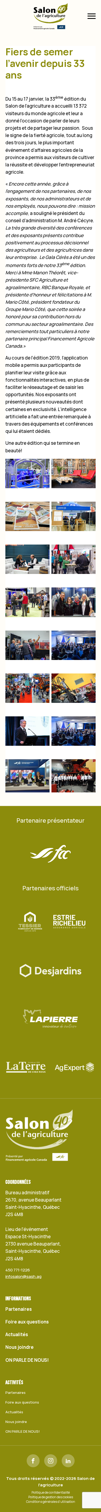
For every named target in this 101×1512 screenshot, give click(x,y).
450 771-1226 (17, 1270)
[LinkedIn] (68, 1460)
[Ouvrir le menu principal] (92, 16)
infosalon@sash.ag (23, 1276)
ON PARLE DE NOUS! (27, 1360)
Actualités (16, 1334)
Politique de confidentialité (51, 1492)
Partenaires (18, 1309)
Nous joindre (19, 1347)
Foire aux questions (27, 1322)
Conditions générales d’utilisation (50, 1501)
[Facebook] (33, 1460)
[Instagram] (50, 1460)
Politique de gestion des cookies (50, 1497)
